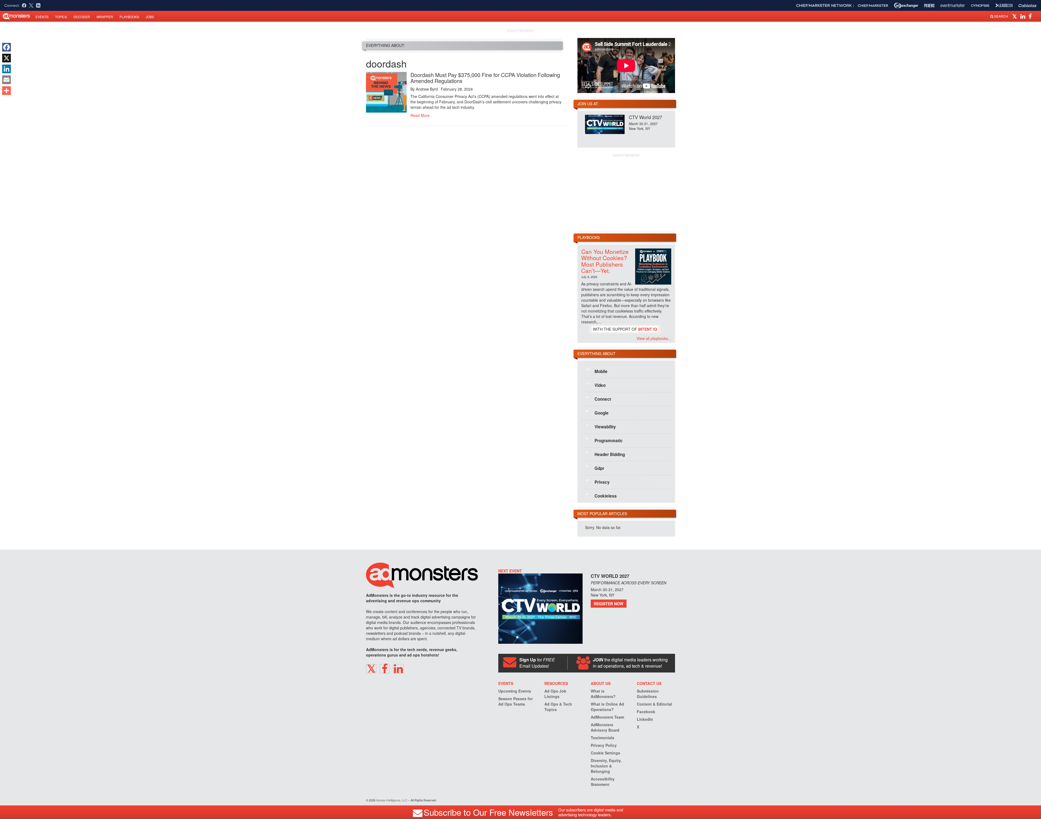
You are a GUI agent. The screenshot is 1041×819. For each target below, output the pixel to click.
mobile (597, 371)
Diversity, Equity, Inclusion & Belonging (606, 766)
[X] (6, 58)
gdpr (595, 468)
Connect (598, 399)
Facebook (646, 711)
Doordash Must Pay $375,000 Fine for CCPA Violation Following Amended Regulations (485, 78)
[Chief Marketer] (873, 5)
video (596, 385)
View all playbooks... (654, 338)
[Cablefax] (1027, 5)
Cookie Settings (605, 753)
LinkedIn (645, 719)
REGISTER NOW (608, 603)
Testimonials (602, 737)
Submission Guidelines (648, 693)
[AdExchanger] (906, 5)
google (597, 412)
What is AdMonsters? (603, 693)
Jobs (150, 16)
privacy (598, 482)
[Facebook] (6, 47)
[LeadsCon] (1004, 5)
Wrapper (105, 16)
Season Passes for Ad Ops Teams (515, 701)
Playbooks (129, 16)
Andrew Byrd (427, 89)
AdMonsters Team (607, 717)
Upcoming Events (514, 691)
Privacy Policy (604, 745)
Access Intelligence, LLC (391, 800)
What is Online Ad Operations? (607, 706)
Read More (420, 115)
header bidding (605, 454)
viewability (601, 426)
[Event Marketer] (952, 5)
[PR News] (929, 5)
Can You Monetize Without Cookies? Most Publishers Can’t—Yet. (605, 260)
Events (42, 16)
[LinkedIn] (6, 68)
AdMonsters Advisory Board (605, 727)
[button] (1015, 16)
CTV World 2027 (645, 117)
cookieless (601, 495)
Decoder (81, 16)
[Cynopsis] (980, 5)
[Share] (6, 90)
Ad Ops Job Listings (555, 693)
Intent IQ (647, 329)
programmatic (604, 440)
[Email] (6, 79)
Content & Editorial (654, 704)
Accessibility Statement (603, 781)
